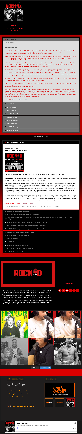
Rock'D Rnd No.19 (11, 110)
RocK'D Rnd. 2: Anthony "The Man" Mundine (19, 248)
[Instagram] (74, 290)
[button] (41, 39)
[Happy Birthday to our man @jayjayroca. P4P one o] (14, 351)
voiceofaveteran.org (67, 198)
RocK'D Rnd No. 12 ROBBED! (15, 142)
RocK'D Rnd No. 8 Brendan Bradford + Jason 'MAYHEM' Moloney (26, 225)
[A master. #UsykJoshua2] (67, 351)
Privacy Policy (15, 405)
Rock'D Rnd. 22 (11, 39)
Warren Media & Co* (21, 406)
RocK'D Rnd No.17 (11, 117)
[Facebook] (70, 290)
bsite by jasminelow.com (70, 414)
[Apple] (59, 290)
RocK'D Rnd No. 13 (12, 130)
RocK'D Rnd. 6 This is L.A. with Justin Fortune (20, 232)
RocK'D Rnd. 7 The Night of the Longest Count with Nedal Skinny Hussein (29, 229)
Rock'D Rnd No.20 (11, 107)
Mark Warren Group (31, 406)
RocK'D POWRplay (12, 238)
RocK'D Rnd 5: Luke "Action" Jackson (17, 235)
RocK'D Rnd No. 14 (12, 127)
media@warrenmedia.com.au (24, 391)
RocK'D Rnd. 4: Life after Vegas (16, 242)
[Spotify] (63, 290)
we (65, 414)
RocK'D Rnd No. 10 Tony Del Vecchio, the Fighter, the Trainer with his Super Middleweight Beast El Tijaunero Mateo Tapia (39, 218)
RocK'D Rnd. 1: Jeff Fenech (14, 252)
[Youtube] (67, 290)
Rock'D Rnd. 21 (11, 104)
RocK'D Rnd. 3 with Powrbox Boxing (17, 245)
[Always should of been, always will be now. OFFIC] (14, 324)
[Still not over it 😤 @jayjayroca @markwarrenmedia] (67, 324)
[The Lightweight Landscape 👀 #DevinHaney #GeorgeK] (41, 351)
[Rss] (77, 290)
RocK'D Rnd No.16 (12, 120)
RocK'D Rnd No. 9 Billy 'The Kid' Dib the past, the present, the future (27, 222)
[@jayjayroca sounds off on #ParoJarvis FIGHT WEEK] (41, 324)
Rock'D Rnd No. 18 (12, 114)
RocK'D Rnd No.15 (11, 123)
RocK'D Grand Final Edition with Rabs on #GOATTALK (22, 214)
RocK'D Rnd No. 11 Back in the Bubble (18, 211)
